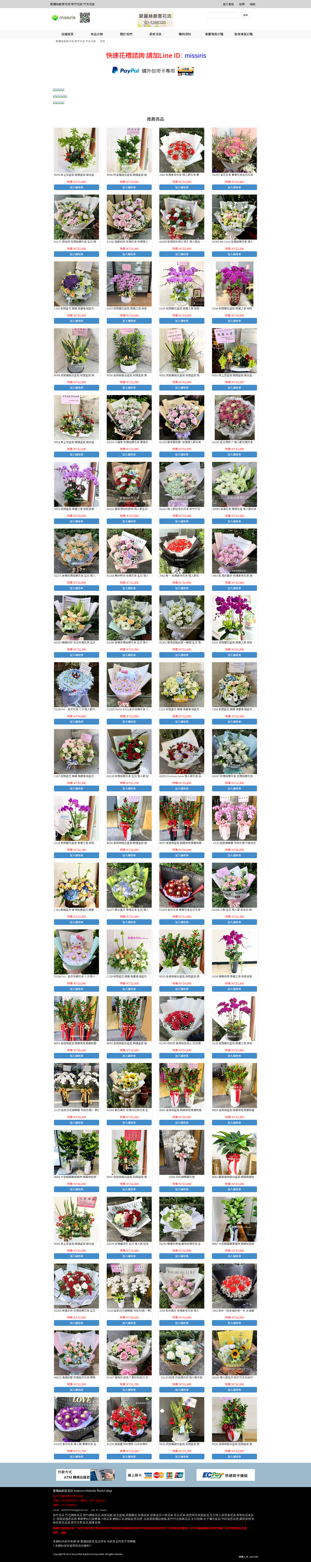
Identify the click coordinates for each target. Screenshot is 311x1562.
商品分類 (97, 34)
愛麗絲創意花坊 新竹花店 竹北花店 (72, 4)
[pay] (85, 1474)
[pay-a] (155, 1474)
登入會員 (228, 4)
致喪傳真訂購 (243, 34)
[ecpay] (226, 1474)
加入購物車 (76, 187)
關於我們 (126, 34)
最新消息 (155, 34)
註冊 (242, 4)
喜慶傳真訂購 (214, 34)
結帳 (252, 4)
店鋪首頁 (67, 34)
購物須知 (185, 34)
